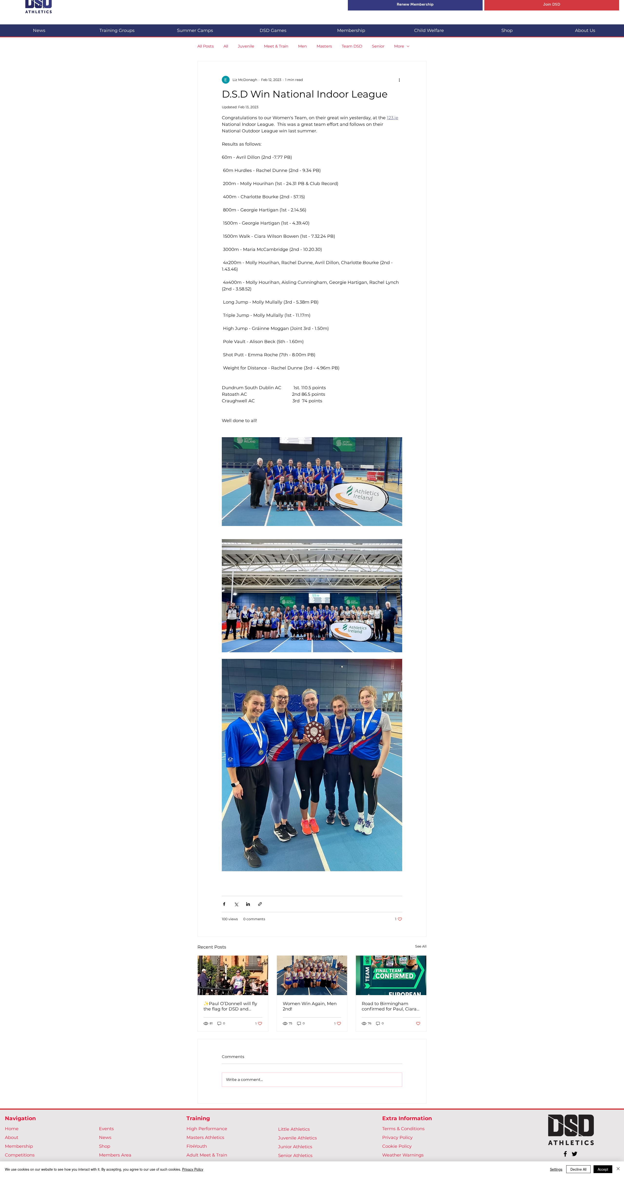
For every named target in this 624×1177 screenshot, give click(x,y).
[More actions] (399, 80)
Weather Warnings (403, 1155)
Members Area (115, 1155)
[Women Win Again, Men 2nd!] (312, 975)
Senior (378, 46)
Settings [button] (556, 1169)
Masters (324, 46)
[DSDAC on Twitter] (574, 1153)
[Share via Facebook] (224, 904)
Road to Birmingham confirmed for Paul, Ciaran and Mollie (390, 1006)
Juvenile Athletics (297, 1138)
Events (106, 1128)
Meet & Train (276, 46)
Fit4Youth (196, 1146)
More (399, 46)
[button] (117, 28)
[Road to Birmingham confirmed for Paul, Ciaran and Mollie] (391, 975)
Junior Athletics (295, 1146)
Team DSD (352, 46)
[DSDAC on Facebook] (565, 1153)
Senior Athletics (295, 1155)
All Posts (205, 46)
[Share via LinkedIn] (248, 904)
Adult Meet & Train (206, 1155)
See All (421, 946)
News (105, 1137)
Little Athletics (294, 1129)
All (226, 46)
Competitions (20, 1155)
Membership (19, 1146)
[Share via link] (260, 904)
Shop (104, 1146)
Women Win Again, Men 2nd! (310, 1006)
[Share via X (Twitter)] (236, 904)
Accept (603, 1169)
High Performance (206, 1128)
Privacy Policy (397, 1137)
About (11, 1137)
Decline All (578, 1169)
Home (12, 1128)
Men (302, 46)
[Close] (618, 1169)
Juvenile (246, 46)
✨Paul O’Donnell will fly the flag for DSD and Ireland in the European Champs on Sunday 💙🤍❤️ (231, 1006)
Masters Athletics (205, 1137)
